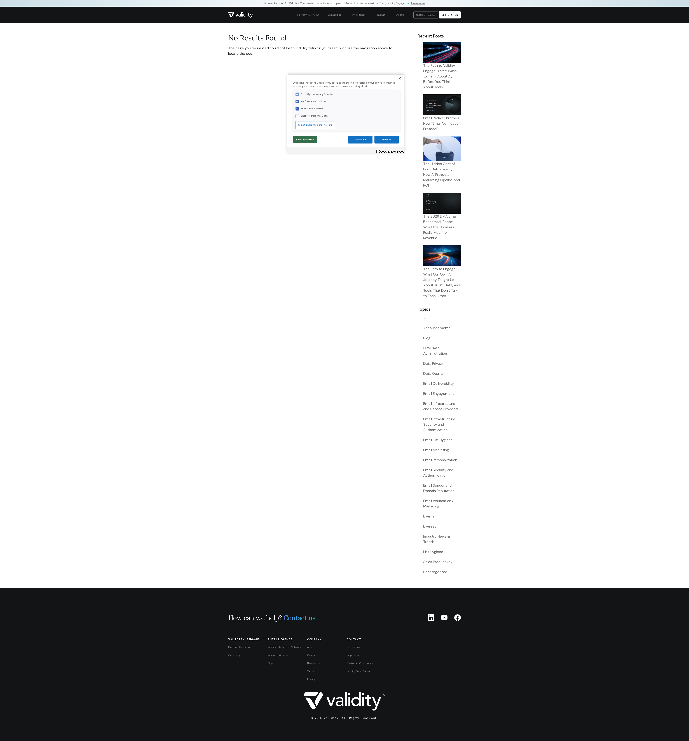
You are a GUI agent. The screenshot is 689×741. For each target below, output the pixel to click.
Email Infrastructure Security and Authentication (439, 424)
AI (424, 318)
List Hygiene (433, 551)
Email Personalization (440, 460)
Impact (381, 14)
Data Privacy (433, 363)
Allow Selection (305, 139)
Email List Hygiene (438, 439)
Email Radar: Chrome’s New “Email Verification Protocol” (442, 123)
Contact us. (300, 618)
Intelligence (359, 14)
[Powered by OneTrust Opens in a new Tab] (388, 150)
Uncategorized (435, 572)
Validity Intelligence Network (284, 647)
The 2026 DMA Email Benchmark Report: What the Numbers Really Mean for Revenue (440, 227)
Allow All (386, 139)
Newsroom (313, 663)
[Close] (400, 78)
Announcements (436, 328)
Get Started (450, 15)
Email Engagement (438, 393)
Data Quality (433, 373)
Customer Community (360, 663)
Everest (429, 526)
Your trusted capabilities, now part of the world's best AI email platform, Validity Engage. (344, 3)
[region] (345, 113)
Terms (310, 671)
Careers (311, 655)
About (400, 14)
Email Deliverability (438, 383)
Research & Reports (279, 655)
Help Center (354, 655)
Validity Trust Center (359, 671)
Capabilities (334, 14)
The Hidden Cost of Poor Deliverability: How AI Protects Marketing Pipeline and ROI (441, 174)
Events (428, 516)
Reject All (360, 139)
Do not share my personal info (314, 125)
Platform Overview (308, 14)
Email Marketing (436, 450)
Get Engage (235, 655)
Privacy (311, 679)
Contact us (353, 647)
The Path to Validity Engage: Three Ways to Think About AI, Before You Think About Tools (440, 76)
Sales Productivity (438, 561)
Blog (426, 338)
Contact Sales (425, 15)
